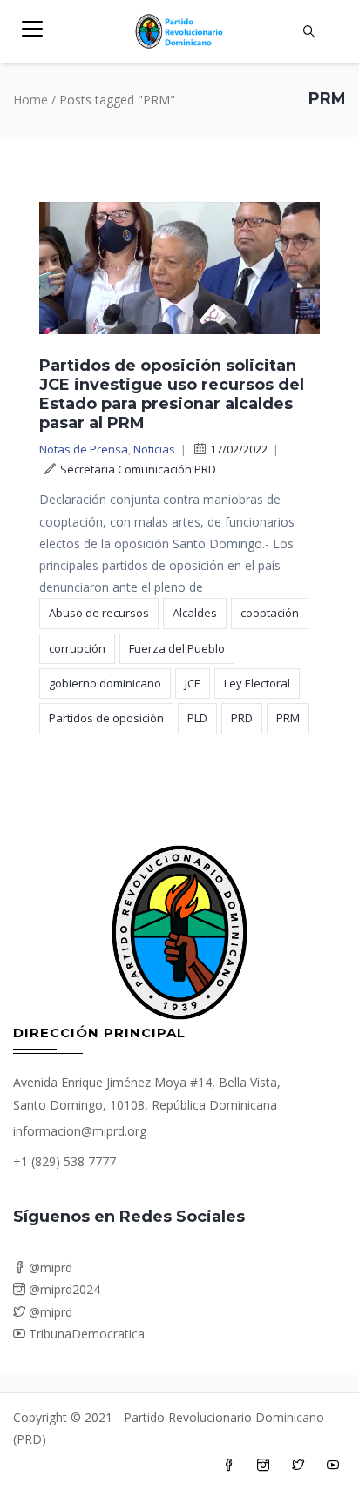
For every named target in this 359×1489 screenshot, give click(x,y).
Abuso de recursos (99, 612)
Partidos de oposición (106, 718)
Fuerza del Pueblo (177, 648)
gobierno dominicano (105, 683)
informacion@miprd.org (79, 1131)
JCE (192, 683)
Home (30, 99)
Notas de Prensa (83, 449)
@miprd (48, 1267)
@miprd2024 (62, 1289)
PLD (197, 718)
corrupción (77, 648)
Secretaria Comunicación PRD (138, 469)
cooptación (269, 612)
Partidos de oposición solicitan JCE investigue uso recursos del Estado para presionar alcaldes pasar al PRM (171, 394)
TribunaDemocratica (85, 1333)
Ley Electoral (257, 683)
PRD (242, 718)
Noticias (154, 449)
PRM (288, 718)
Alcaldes (195, 612)
